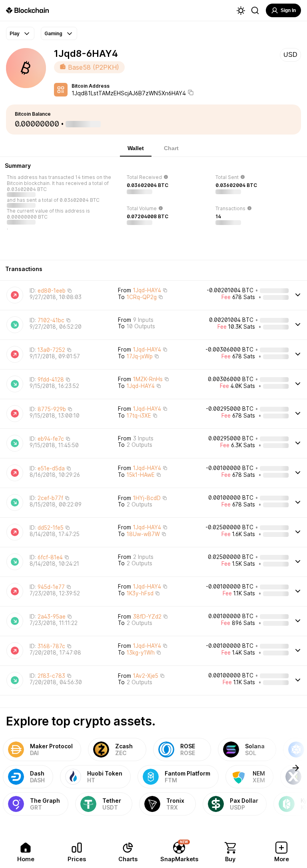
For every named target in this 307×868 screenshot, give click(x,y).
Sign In (288, 10)
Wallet (136, 148)
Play (15, 33)
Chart (171, 148)
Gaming (53, 33)
